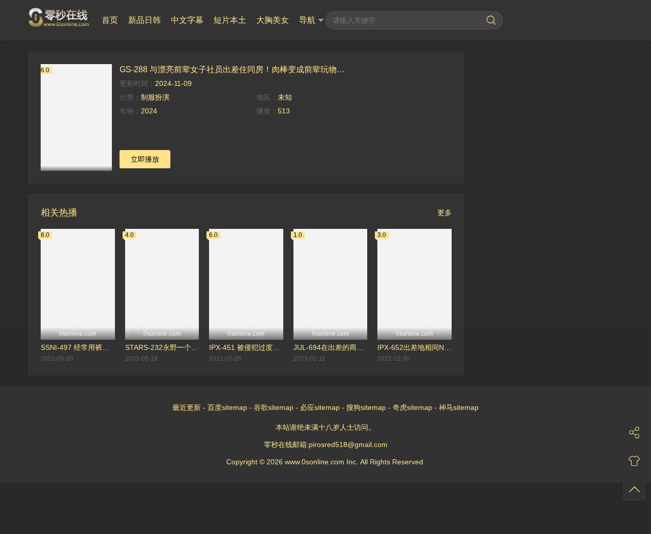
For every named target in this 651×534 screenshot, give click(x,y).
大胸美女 (272, 20)
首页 (110, 20)
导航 (307, 20)
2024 (149, 111)
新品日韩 (144, 20)
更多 (444, 213)
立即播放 (145, 159)
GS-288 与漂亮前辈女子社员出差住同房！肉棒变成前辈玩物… (232, 69)
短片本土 (230, 20)
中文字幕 (187, 20)
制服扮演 (155, 97)
